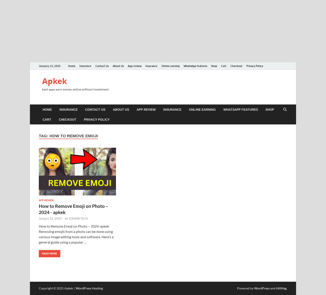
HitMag (281, 288)
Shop (214, 66)
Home (71, 66)
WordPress (262, 288)
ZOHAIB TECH (78, 218)
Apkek (54, 81)
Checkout (236, 66)
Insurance (85, 66)
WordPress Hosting (89, 288)
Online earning (170, 66)
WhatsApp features (195, 66)
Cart (223, 66)
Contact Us (102, 66)
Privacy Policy (254, 66)
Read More (48, 252)
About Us (118, 66)
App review (134, 66)
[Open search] (285, 109)
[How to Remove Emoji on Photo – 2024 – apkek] (77, 173)
